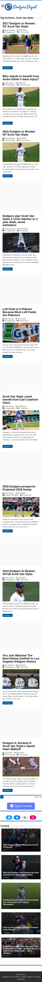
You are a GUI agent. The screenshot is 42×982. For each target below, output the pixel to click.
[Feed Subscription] (41, 18)
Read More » (7, 68)
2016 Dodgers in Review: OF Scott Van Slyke (19, 133)
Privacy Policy (21, 974)
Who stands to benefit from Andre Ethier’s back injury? (21, 78)
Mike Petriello (9, 319)
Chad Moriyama (10, 229)
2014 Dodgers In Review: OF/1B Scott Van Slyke (19, 572)
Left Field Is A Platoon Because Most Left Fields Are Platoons (19, 312)
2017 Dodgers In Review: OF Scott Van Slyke (19, 25)
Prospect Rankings (11, 495)
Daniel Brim (8, 753)
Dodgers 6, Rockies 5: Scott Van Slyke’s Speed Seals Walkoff (19, 746)
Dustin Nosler (9, 83)
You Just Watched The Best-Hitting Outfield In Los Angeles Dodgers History (21, 658)
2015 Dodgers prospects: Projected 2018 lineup (19, 488)
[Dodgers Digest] (21, 6)
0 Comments (23, 231)
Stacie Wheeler (9, 30)
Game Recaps (9, 755)
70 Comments (24, 140)
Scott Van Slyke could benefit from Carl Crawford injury (20, 399)
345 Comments (24, 85)
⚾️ (21, 806)
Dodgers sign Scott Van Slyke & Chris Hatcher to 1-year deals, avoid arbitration (20, 220)
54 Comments (24, 32)
